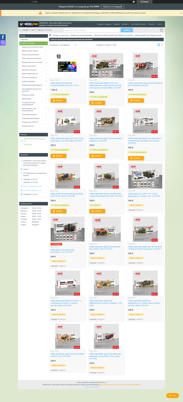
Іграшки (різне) (28, 126)
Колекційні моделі (29, 114)
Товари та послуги (60, 35)
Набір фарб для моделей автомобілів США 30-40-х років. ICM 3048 (67, 195)
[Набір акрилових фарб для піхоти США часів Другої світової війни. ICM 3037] (67, 120)
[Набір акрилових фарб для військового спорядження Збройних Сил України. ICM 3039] (145, 120)
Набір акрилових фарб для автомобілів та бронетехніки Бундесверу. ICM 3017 (145, 248)
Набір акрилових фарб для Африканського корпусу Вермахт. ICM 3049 (105, 303)
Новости (151, 24)
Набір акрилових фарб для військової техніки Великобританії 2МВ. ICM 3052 (105, 195)
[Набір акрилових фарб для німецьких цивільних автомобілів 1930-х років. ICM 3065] (106, 336)
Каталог (125, 24)
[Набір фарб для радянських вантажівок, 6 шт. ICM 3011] (67, 229)
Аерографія (26, 98)
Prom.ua (103, 382)
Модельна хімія (28, 95)
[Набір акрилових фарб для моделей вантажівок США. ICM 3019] (106, 229)
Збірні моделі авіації (30, 51)
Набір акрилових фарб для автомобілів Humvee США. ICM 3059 (67, 355)
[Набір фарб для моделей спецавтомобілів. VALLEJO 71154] (67, 65)
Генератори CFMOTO (30, 122)
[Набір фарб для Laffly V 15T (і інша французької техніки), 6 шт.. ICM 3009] (145, 176)
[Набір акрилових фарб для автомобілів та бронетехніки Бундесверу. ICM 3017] (145, 229)
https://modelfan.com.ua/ (32, 186)
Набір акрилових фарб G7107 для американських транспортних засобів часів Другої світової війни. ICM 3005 (105, 85)
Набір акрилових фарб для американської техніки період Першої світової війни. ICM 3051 (144, 303)
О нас (159, 24)
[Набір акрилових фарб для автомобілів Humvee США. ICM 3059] (67, 336)
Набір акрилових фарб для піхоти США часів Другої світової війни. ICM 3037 (67, 139)
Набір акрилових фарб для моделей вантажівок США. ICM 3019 (104, 248)
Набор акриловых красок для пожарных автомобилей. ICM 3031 (145, 84)
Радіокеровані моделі (30, 118)
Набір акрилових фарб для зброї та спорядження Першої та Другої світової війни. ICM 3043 (66, 303)
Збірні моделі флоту (30, 73)
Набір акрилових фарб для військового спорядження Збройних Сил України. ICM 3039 (145, 140)
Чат (174, 396)
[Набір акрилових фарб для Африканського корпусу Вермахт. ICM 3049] (106, 283)
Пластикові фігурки (29, 77)
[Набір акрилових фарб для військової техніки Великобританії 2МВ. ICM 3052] (106, 176)
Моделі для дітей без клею (32, 47)
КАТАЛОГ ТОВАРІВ (27, 43)
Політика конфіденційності (130, 385)
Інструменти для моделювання (28, 103)
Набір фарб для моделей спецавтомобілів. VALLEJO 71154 (64, 84)
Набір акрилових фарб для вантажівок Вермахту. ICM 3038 (105, 139)
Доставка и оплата (138, 24)
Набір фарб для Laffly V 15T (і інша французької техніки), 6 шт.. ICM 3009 (144, 195)
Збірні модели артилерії (31, 58)
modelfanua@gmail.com (32, 190)
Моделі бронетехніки (30, 54)
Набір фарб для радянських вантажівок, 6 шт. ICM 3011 (62, 251)
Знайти (127, 30)
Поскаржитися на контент (110, 385)
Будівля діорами (28, 81)
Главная (116, 24)
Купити (59, 100)
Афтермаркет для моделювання (29, 109)
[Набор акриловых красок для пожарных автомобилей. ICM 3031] (145, 65)
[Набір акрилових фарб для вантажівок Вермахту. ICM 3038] (106, 120)
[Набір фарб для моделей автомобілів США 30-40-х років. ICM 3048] (67, 176)
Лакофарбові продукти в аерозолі (31, 90)
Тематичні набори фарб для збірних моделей (113, 35)
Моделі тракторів (29, 66)
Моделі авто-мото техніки (32, 62)
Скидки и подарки (104, 24)
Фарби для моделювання (32, 85)
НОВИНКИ (24, 39)
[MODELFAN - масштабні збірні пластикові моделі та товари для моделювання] (28, 24)
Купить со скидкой (112, 6)
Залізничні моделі (29, 70)
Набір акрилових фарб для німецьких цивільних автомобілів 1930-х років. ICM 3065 (105, 356)
